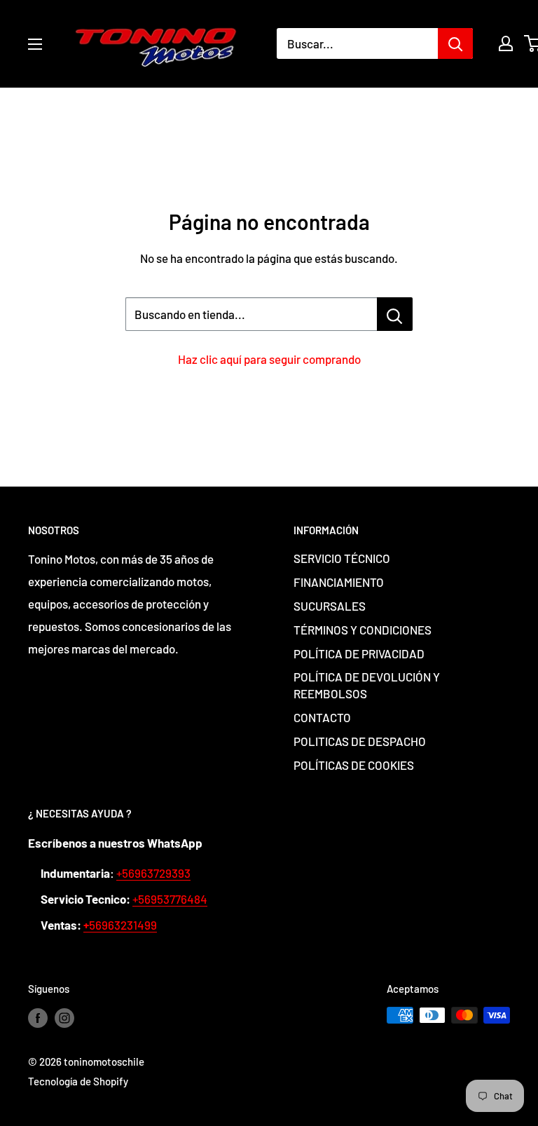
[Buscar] (455, 43)
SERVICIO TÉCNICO (342, 558)
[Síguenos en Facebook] (38, 1017)
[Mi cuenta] (506, 43)
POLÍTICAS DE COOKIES (354, 765)
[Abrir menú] (35, 44)
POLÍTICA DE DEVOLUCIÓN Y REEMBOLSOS (367, 685)
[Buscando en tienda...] (395, 314)
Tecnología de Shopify (78, 1081)
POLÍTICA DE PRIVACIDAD (359, 653)
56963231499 (120, 925)
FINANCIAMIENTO (339, 582)
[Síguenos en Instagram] (64, 1017)
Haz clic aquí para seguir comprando (269, 359)
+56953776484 (169, 899)
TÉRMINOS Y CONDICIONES (363, 630)
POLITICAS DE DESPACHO (360, 741)
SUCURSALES (330, 606)
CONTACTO (322, 717)
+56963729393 (153, 873)
